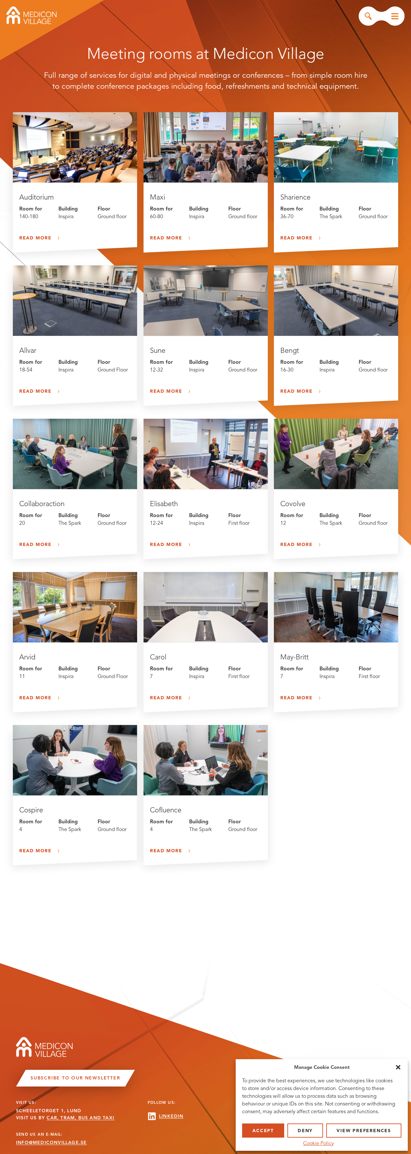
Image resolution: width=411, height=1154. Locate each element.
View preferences (364, 1130)
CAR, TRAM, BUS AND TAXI (80, 1118)
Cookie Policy (318, 1143)
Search (368, 16)
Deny (305, 1130)
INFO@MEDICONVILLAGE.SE (51, 1142)
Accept (263, 1130)
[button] (398, 1067)
